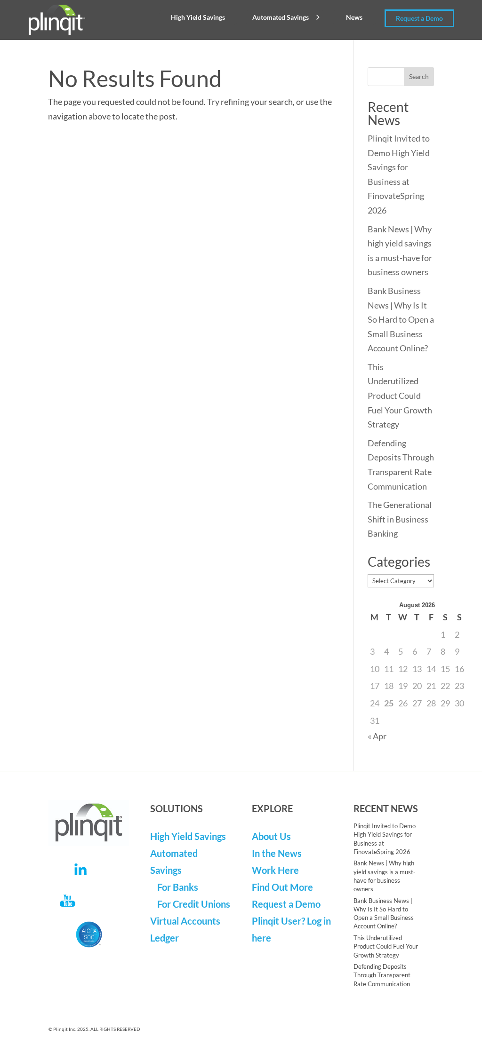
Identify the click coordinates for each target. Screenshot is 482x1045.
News (354, 17)
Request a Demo (419, 18)
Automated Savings (280, 17)
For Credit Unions (193, 904)
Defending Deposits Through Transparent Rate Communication (381, 975)
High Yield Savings (198, 17)
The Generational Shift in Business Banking (400, 518)
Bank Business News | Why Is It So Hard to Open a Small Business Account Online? (401, 319)
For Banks (177, 887)
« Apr (377, 736)
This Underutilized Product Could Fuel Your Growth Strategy (400, 395)
